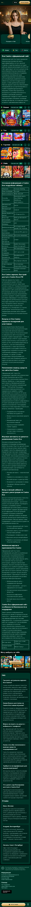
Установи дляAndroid (6, 892)
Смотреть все (16, 107)
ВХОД (15, 2)
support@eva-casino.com (8, 886)
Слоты (26, 50)
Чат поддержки (5, 884)
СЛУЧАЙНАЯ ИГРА (15, 662)
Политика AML (5, 878)
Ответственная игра (6, 879)
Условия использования (7, 876)
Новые (7, 50)
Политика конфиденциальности (10, 874)
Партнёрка (4, 887)
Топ (16, 50)
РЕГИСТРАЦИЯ (24, 2)
